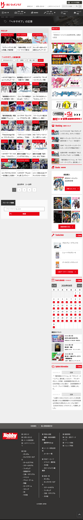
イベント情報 (69, 443)
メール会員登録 (28, 440)
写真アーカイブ (49, 459)
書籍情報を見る (65, 227)
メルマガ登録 (75, 2)
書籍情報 (67, 434)
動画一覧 (47, 476)
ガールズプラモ (28, 462)
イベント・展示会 (49, 462)
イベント (26, 477)
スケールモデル (28, 465)
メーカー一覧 (48, 454)
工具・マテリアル (29, 474)
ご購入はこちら (71, 189)
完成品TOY (26, 471)
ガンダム (26, 454)
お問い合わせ (40, 6)
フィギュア (26, 468)
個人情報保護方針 (46, 426)
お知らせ (30, 6)
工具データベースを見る (65, 272)
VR (24, 492)
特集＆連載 (47, 434)
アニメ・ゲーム (28, 480)
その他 (25, 495)
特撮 (24, 483)
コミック (26, 489)
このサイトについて (53, 6)
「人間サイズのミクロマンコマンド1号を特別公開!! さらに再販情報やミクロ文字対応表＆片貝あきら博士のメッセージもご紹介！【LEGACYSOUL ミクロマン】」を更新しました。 (67, 403)
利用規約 (33, 426)
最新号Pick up (48, 443)
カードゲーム (27, 486)
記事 (71, 372)
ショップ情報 (69, 446)
